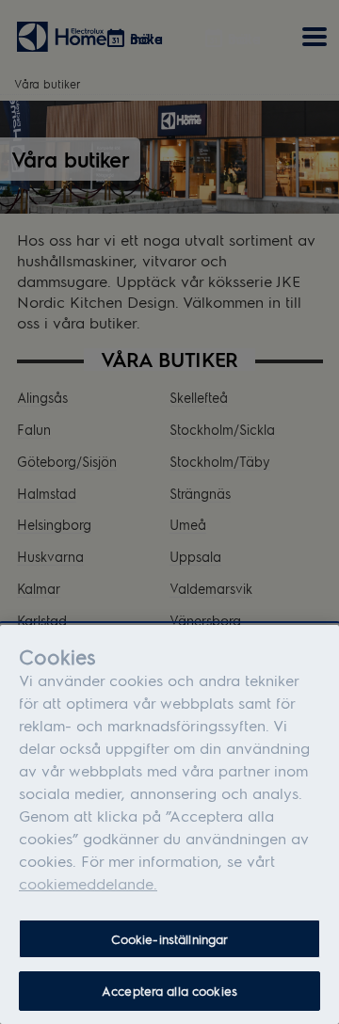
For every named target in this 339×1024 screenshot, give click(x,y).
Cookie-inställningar (170, 939)
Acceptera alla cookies (169, 991)
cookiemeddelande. (88, 883)
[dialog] (169, 824)
